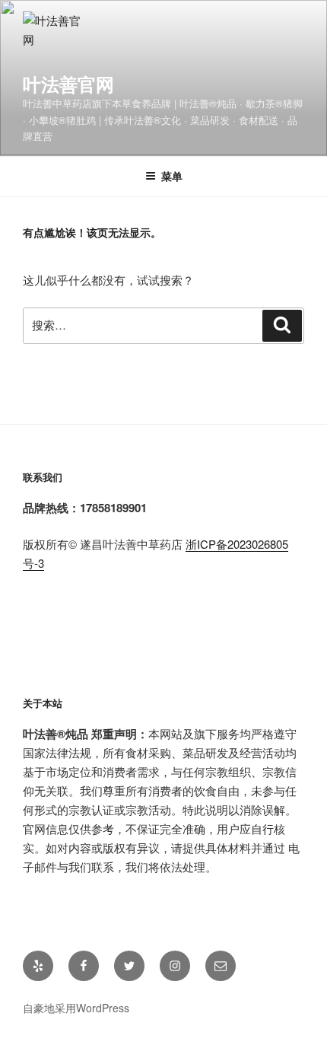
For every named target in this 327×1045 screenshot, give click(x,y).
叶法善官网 (68, 84)
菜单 (172, 175)
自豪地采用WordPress (76, 1007)
